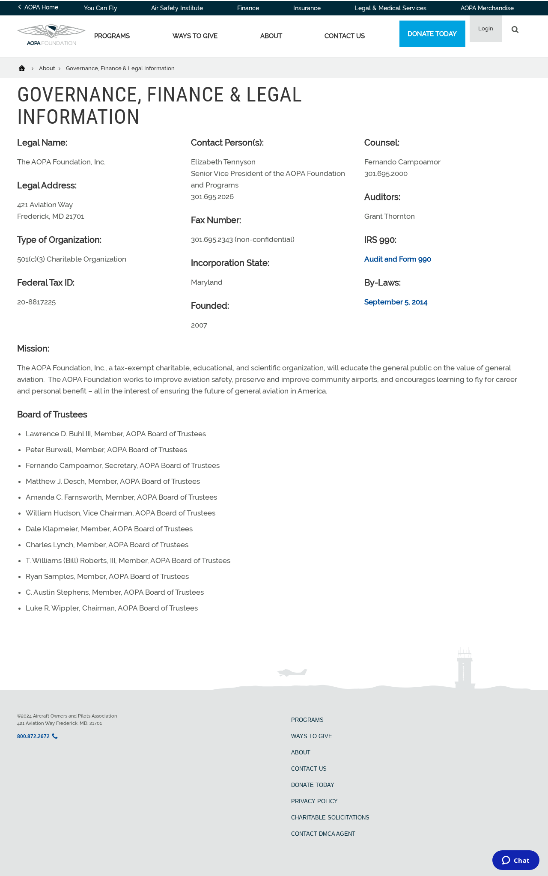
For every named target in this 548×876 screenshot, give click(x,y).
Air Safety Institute (177, 8)
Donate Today (432, 34)
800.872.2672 (33, 736)
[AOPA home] (51, 42)
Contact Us (345, 36)
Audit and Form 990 (397, 259)
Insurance (307, 8)
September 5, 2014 (395, 302)
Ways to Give (195, 36)
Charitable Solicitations (330, 817)
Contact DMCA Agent (323, 834)
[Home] (27, 67)
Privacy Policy (314, 801)
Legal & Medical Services (390, 8)
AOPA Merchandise (487, 8)
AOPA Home (40, 7)
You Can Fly (100, 8)
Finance (248, 8)
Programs (112, 36)
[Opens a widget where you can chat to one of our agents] (515, 861)
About (271, 36)
